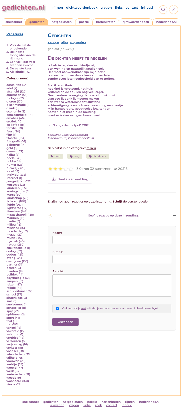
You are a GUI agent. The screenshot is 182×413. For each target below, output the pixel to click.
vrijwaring (57, 405)
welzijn (11, 364)
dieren (11, 101)
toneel (11, 327)
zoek (98, 405)
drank (10, 108)
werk (10, 371)
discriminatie (16, 104)
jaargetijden (15, 181)
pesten (11, 267)
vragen (106, 8)
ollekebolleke (16, 248)
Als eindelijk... (20, 71)
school (11, 294)
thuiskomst (100, 156)
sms (9, 301)
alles (64, 42)
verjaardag (14, 344)
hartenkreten (105, 22)
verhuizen (13, 341)
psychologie (15, 277)
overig (11, 258)
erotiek (11, 121)
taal (9, 321)
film (9, 134)
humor (11, 164)
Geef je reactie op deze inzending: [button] (113, 215)
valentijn (12, 334)
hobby (11, 161)
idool (10, 171)
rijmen (57, 8)
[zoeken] (163, 9)
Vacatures (14, 34)
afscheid (12, 91)
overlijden (13, 261)
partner (11, 264)
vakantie (12, 331)
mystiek (12, 241)
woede (11, 377)
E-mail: (57, 252)
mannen (12, 218)
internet (12, 178)
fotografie (13, 141)
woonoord (13, 381)
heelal (11, 158)
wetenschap (15, 374)
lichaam (12, 201)
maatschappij (16, 214)
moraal (11, 234)
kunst (10, 194)
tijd (8, 324)
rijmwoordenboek (136, 22)
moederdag (15, 231)
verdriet (12, 337)
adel (9, 88)
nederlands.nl (166, 22)
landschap (14, 198)
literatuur (13, 211)
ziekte (10, 384)
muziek (11, 238)
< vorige (53, 42)
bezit (57, 156)
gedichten (36, 22)
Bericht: (58, 271)
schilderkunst (16, 291)
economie (13, 111)
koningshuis (15, 191)
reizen (11, 284)
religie (11, 287)
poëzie (84, 22)
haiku (10, 154)
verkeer (11, 347)
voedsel (12, 351)
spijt (9, 311)
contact (132, 8)
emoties (12, 118)
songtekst (13, 307)
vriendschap (15, 354)
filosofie (12, 138)
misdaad (12, 228)
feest (10, 131)
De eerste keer (20, 68)
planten (12, 271)
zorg (76, 156)
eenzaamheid (16, 114)
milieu (11, 224)
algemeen (13, 94)
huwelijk (12, 168)
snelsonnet (14, 22)
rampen (12, 281)
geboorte (13, 144)
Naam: (57, 232)
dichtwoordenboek (81, 8)
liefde (10, 204)
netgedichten (62, 22)
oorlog (11, 251)
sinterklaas (14, 297)
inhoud (147, 8)
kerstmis (12, 184)
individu (12, 174)
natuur (11, 244)
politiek (12, 274)
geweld (12, 151)
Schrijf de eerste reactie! (130, 201)
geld (9, 148)
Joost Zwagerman (75, 134)
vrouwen (12, 361)
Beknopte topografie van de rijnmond (23, 55)
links (119, 8)
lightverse (13, 208)
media (11, 221)
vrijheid (12, 357)
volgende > (78, 42)
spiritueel (13, 314)
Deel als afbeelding (73, 179)
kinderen (13, 188)
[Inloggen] (173, 9)
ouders (11, 254)
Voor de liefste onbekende (20, 46)
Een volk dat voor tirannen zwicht (22, 63)
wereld (11, 367)
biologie (12, 98)
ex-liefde (12, 124)
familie (11, 128)
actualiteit (13, 85)
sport (10, 317)
